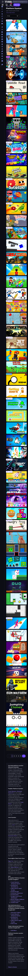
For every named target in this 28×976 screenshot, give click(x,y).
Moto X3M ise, (15, 867)
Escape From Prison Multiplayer (16, 897)
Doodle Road (14, 894)
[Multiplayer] (2, 21)
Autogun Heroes (15, 901)
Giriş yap (16, 5)
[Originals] (2, 18)
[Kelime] (2, 39)
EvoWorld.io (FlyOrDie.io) (14, 886)
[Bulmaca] (2, 32)
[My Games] (6, 4)
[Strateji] (2, 54)
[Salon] (2, 46)
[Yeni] (2, 11)
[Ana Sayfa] (2, 6)
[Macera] (2, 41)
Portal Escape (15, 891)
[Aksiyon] (2, 27)
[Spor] (2, 51)
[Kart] (2, 37)
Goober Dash (14, 902)
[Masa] (2, 44)
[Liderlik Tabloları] (2, 23)
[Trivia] (2, 61)
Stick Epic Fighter (16, 912)
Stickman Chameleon (17, 893)
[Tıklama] (2, 58)
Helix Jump (14, 923)
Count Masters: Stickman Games (15, 883)
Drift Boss (14, 930)
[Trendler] (2, 14)
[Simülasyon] (2, 49)
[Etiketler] (2, 64)
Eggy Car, (10, 861)
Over (13, 825)
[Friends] (2, 4)
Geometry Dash (12, 836)
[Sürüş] (2, 56)
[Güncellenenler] (2, 16)
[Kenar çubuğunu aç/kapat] (2, 1)
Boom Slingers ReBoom (17, 899)
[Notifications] (10, 4)
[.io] (2, 34)
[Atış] (2, 29)
